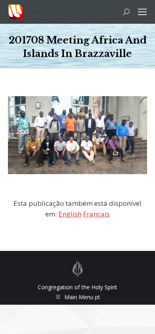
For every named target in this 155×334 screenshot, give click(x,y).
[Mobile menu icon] (142, 12)
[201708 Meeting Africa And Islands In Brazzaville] (77, 135)
